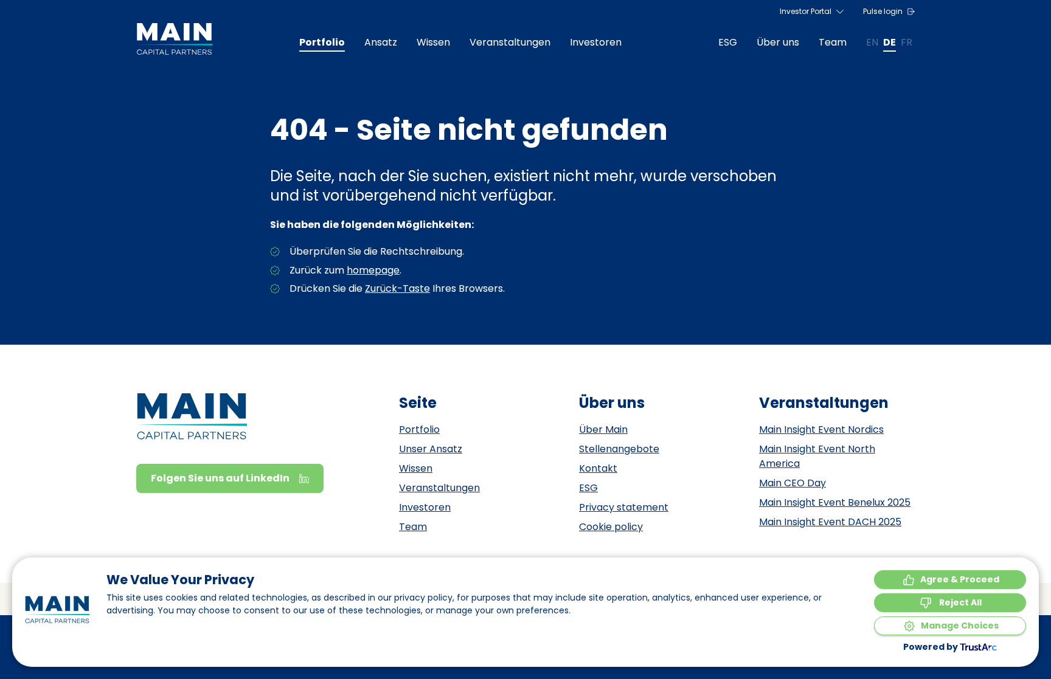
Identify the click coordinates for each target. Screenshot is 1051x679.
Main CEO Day (792, 483)
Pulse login (883, 11)
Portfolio (419, 429)
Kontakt (598, 468)
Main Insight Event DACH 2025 (830, 522)
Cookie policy (611, 527)
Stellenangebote (619, 449)
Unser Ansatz (430, 449)
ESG (588, 488)
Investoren (425, 507)
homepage (373, 270)
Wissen (415, 468)
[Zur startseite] (174, 39)
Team (413, 527)
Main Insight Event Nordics (821, 429)
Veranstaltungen (439, 488)
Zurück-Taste (397, 288)
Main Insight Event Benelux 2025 (835, 502)
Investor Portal (805, 11)
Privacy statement (623, 507)
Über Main (603, 429)
